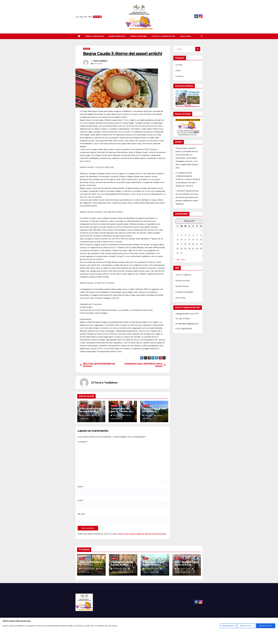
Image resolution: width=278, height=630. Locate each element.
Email (81, 500)
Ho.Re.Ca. (179, 76)
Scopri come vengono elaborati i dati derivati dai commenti (142, 534)
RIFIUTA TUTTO (246, 626)
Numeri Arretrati (117, 36)
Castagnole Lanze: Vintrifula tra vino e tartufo (143, 364)
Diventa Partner (138, 36)
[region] (139, 624)
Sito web (81, 514)
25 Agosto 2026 (183, 568)
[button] (202, 36)
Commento (83, 442)
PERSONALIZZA (227, 626)
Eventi (178, 70)
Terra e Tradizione (100, 61)
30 (177, 253)
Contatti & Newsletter (163, 36)
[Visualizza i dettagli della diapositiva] (187, 98)
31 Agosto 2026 (88, 568)
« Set (177, 260)
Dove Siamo (185, 36)
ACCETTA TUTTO (265, 626)
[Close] (275, 619)
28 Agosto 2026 (120, 568)
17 (181, 244)
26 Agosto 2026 (152, 568)
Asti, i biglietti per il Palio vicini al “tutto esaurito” (187, 564)
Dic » (183, 260)
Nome (81, 487)
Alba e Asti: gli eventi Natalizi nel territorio (99, 364)
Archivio (86, 48)
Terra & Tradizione (94, 36)
